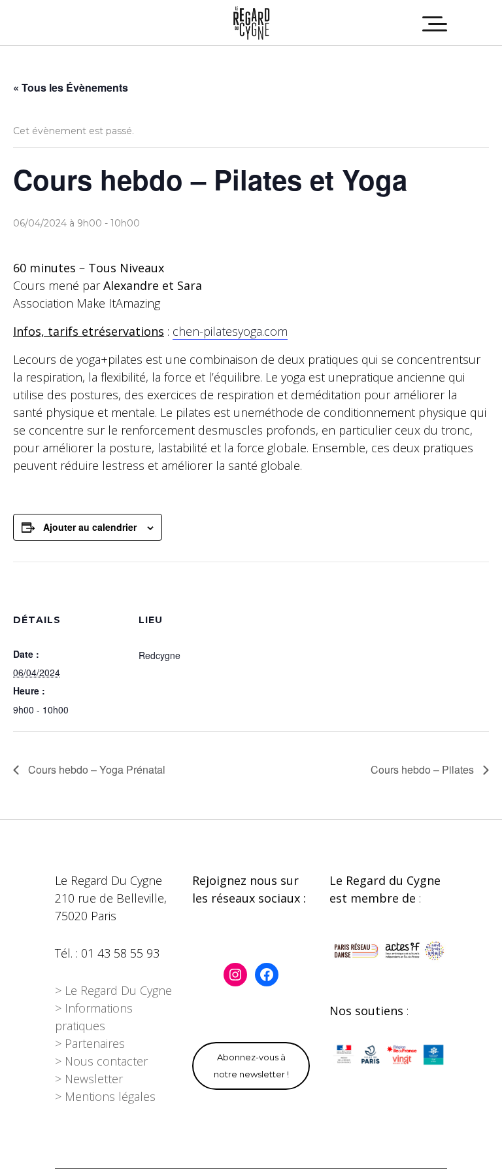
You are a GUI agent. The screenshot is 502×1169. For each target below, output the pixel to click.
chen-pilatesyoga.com (230, 331)
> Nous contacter (101, 1061)
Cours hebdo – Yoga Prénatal (95, 769)
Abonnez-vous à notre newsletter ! (251, 1065)
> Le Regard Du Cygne (113, 990)
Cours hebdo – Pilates (424, 769)
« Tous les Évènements (70, 87)
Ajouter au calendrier (90, 526)
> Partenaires (90, 1043)
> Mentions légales (105, 1096)
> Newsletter (89, 1079)
